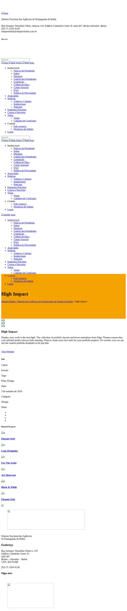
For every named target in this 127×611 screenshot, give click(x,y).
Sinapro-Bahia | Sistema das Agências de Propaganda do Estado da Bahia (37, 301)
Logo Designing (9, 451)
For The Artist (8, 463)
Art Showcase (8, 475)
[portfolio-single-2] (3, 322)
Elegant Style (8, 438)
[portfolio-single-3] (3, 325)
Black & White (9, 487)
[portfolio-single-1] (3, 320)
